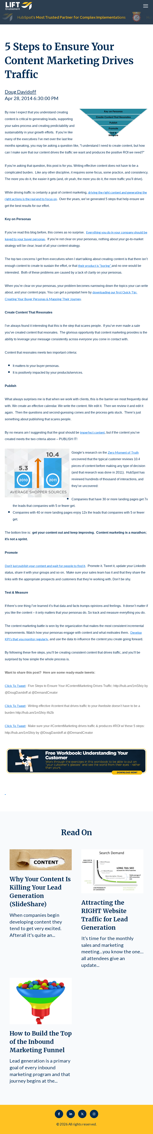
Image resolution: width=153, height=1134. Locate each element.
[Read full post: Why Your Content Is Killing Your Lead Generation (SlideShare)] (41, 868)
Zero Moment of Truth (123, 452)
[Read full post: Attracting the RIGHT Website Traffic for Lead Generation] (112, 891)
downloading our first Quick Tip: (114, 292)
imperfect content (92, 432)
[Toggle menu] (145, 6)
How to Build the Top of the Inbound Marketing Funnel (41, 1042)
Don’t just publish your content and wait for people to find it (45, 566)
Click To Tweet (15, 686)
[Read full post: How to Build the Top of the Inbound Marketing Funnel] (41, 1022)
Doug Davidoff (20, 91)
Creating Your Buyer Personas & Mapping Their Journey (43, 299)
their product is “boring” (95, 265)
